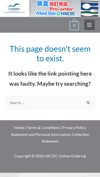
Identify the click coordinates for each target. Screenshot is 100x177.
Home (19, 127)
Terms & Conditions (43, 127)
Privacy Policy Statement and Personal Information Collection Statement (50, 134)
